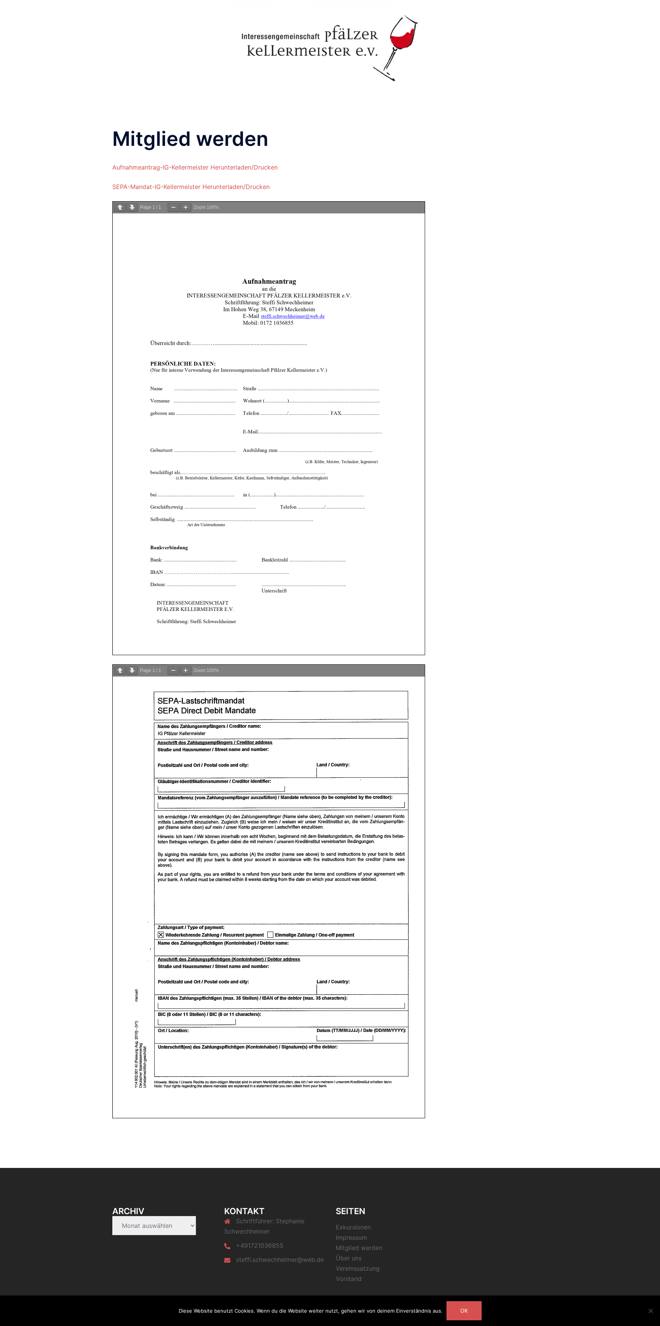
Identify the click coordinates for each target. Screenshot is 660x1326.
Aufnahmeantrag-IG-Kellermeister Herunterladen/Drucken (195, 167)
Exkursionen (527, 12)
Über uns (489, 12)
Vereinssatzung (362, 12)
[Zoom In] (185, 207)
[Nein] (650, 1311)
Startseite (320, 12)
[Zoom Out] (173, 207)
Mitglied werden (447, 12)
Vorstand (404, 12)
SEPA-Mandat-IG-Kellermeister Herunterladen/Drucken (191, 187)
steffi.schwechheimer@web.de (280, 1259)
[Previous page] (120, 207)
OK (464, 1310)
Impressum (351, 1237)
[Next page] (132, 207)
